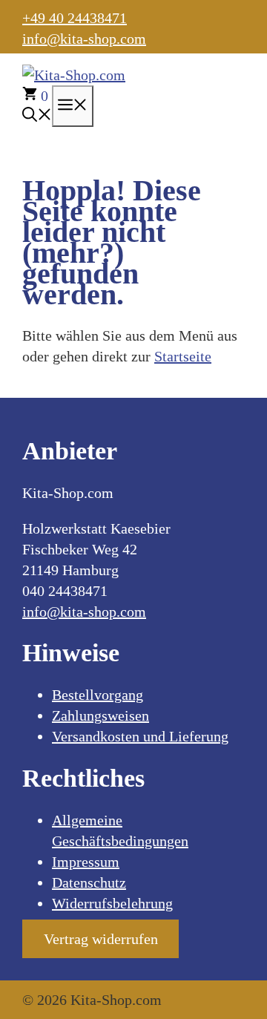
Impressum (85, 861)
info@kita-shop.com (84, 38)
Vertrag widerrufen (101, 939)
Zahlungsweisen (100, 715)
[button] (37, 116)
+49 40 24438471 (74, 18)
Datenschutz (89, 882)
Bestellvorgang (97, 695)
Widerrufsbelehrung (112, 903)
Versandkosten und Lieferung (140, 736)
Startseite (182, 356)
